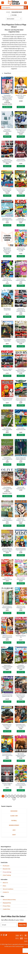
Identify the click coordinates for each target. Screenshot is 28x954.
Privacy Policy (6, 906)
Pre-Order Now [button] (7, 106)
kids (17, 42)
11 (24, 796)
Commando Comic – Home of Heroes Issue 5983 (21, 190)
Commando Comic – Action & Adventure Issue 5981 (21, 726)
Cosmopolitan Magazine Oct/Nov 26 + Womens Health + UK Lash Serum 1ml (7, 97)
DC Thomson (22, 46)
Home (8, 12)
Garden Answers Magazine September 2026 (21, 280)
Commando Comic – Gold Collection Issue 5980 (7, 755)
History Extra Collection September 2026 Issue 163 (7, 667)
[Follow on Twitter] (6, 935)
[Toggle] (2, 73)
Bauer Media (8, 48)
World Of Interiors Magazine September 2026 (7, 608)
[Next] (14, 799)
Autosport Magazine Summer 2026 (7, 784)
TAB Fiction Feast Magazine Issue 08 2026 (20, 608)
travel (23, 42)
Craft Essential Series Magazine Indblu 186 (7, 695)
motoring (19, 40)
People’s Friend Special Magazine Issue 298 (21, 249)
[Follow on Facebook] (1, 935)
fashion (11, 40)
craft (24, 40)
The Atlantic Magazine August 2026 (7, 131)
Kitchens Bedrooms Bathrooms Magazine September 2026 (7, 550)
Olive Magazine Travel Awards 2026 (7, 488)
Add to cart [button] (21, 106)
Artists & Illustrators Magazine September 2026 (21, 550)
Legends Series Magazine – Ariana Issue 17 (20, 520)
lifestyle (4, 44)
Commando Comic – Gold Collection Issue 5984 (7, 220)
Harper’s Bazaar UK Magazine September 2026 (21, 459)
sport (19, 42)
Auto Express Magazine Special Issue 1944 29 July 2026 (20, 310)
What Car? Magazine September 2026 (7, 369)
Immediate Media (14, 46)
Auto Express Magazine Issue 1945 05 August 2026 (7, 161)
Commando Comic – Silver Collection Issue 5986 (7, 190)
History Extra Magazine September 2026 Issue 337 (21, 370)
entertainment (5, 42)
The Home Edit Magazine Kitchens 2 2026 (7, 520)
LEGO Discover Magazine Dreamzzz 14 (7, 280)
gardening (12, 42)
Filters (14, 15)
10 (21, 796)
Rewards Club (12, 60)
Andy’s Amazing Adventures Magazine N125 (21, 785)
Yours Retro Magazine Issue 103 (7, 578)
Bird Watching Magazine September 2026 (7, 429)
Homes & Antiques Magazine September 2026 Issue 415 (21, 341)
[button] (2, 2)
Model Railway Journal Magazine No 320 (7, 459)
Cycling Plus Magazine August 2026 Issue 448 (21, 667)
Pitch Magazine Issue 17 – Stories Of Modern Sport (21, 131)
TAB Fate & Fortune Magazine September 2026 (7, 637)
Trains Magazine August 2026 (7, 340)
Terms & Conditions (8, 889)
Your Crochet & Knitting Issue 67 (21, 578)
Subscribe (22, 925)
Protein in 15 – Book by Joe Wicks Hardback (21, 97)
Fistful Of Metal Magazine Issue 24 (20, 160)
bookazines (5, 38)
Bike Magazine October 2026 (7, 309)
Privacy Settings (7, 872)
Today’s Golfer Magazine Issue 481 (21, 428)
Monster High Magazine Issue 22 (20, 488)
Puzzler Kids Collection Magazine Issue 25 (21, 220)
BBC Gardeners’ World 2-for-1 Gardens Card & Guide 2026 (7, 250)
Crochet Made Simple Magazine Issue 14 (7, 399)
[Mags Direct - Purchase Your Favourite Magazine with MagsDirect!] (14, 2)
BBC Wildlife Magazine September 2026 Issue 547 (21, 755)
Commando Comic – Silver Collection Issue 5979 (21, 696)
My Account (6, 865)
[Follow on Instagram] (4, 935)
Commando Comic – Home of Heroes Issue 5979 (7, 726)
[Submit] (25, 7)
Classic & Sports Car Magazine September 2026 (21, 400)
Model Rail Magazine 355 (21, 636)
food (15, 40)
